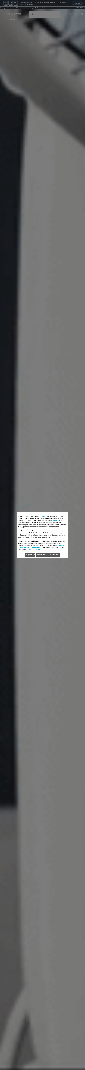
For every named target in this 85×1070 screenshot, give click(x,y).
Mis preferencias (41, 554)
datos (55, 520)
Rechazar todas (54, 554)
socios (42, 516)
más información (33, 549)
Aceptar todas (30, 554)
